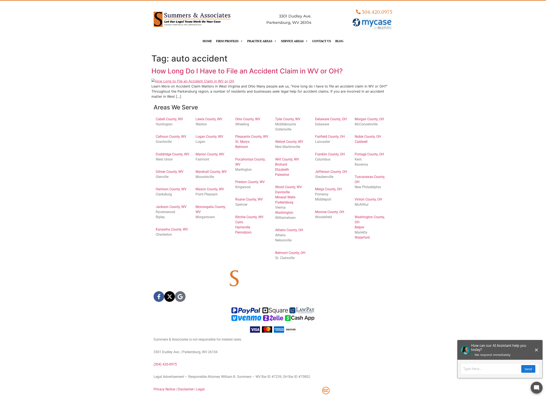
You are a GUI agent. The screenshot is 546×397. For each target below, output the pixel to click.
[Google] (180, 296)
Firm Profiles (227, 41)
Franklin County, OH (330, 154)
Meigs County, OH (328, 189)
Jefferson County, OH (331, 172)
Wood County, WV (288, 187)
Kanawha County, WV (172, 229)
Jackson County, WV (171, 207)
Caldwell (361, 142)
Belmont (241, 147)
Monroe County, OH (329, 212)
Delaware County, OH (331, 119)
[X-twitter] (169, 296)
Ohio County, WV (247, 119)
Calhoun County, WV (171, 137)
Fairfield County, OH (330, 137)
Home (207, 41)
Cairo (239, 222)
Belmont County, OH (290, 253)
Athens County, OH (289, 230)
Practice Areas (259, 41)
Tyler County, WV (287, 119)
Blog (339, 41)
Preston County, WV (250, 182)
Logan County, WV (209, 137)
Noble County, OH (368, 137)
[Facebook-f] (159, 296)
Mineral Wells (285, 197)
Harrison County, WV (171, 189)
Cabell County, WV (169, 119)
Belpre (359, 227)
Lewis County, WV (209, 119)
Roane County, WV (249, 199)
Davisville (282, 192)
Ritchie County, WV (249, 217)
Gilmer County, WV (169, 172)
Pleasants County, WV (251, 137)
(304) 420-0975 (165, 364)
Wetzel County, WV (289, 142)
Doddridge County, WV (172, 154)
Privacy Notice (164, 389)
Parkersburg (284, 202)
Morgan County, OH (369, 119)
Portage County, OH (369, 154)
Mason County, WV (210, 189)
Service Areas (292, 41)
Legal (200, 389)
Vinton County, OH (368, 199)
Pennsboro (243, 232)
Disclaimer (186, 389)
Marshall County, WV (211, 172)
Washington (284, 213)
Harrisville (242, 227)
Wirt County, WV (287, 159)
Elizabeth (282, 170)
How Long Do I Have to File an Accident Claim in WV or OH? (247, 71)
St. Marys (242, 142)
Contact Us (321, 41)
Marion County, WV (210, 154)
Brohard (281, 164)
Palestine (282, 175)
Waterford (362, 237)
